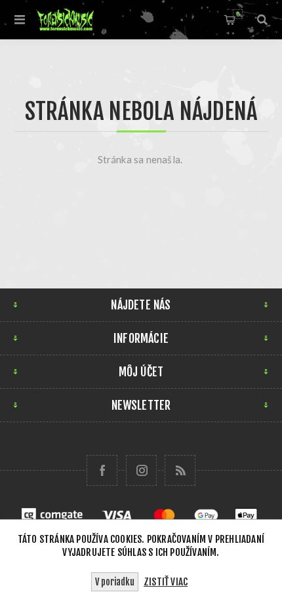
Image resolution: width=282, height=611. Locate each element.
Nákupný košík (237, 14)
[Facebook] (102, 470)
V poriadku (114, 581)
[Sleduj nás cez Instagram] (141, 470)
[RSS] (180, 470)
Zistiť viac (166, 582)
